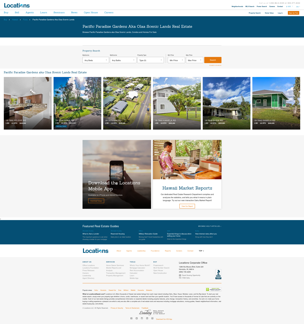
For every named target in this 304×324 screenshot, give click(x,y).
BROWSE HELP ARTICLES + (209, 226)
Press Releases (88, 270)
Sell (17, 12)
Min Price (171, 55)
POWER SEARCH (215, 65)
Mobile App (134, 278)
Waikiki (133, 290)
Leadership (141, 251)
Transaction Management (115, 273)
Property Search (255, 13)
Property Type (141, 55)
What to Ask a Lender (91, 233)
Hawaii (15, 19)
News (74, 12)
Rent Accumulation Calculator (137, 271)
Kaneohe (141, 290)
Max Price (189, 55)
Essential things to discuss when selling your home (179, 234)
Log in (280, 13)
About (119, 251)
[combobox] (96, 60)
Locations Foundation (91, 267)
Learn (43, 12)
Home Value (269, 13)
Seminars (59, 12)
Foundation (155, 251)
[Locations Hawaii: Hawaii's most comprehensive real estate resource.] (18, 5)
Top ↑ (201, 251)
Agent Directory (88, 278)
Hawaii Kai (112, 290)
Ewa (119, 290)
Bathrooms (113, 55)
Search (213, 60)
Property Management (114, 275)
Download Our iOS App (164, 319)
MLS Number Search (161, 267)
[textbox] (96, 60)
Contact (280, 6)
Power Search (262, 6)
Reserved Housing (118, 233)
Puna (25, 19)
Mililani (126, 290)
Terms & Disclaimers (132, 308)
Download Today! (96, 201)
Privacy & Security (117, 308)
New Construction (160, 273)
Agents (30, 12)
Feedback (145, 308)
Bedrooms (86, 55)
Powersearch (158, 265)
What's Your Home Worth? (140, 265)
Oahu (96, 290)
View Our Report (187, 206)
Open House (91, 12)
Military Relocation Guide (148, 233)
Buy (6, 12)
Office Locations (89, 265)
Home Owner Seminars (115, 265)
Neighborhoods (237, 6)
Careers (272, 6)
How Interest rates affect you (206, 233)
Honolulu (103, 290)
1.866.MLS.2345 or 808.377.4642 (284, 3)
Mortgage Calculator (137, 267)
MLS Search (249, 6)
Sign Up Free (293, 13)
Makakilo (149, 290)
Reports (168, 251)
